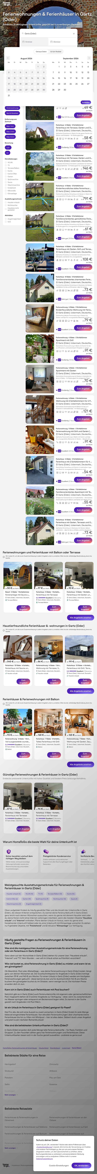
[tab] (41, 51)
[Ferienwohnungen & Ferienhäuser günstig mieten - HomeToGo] (6, 3)
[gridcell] (38, 66)
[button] (34, 42)
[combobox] (49, 33)
